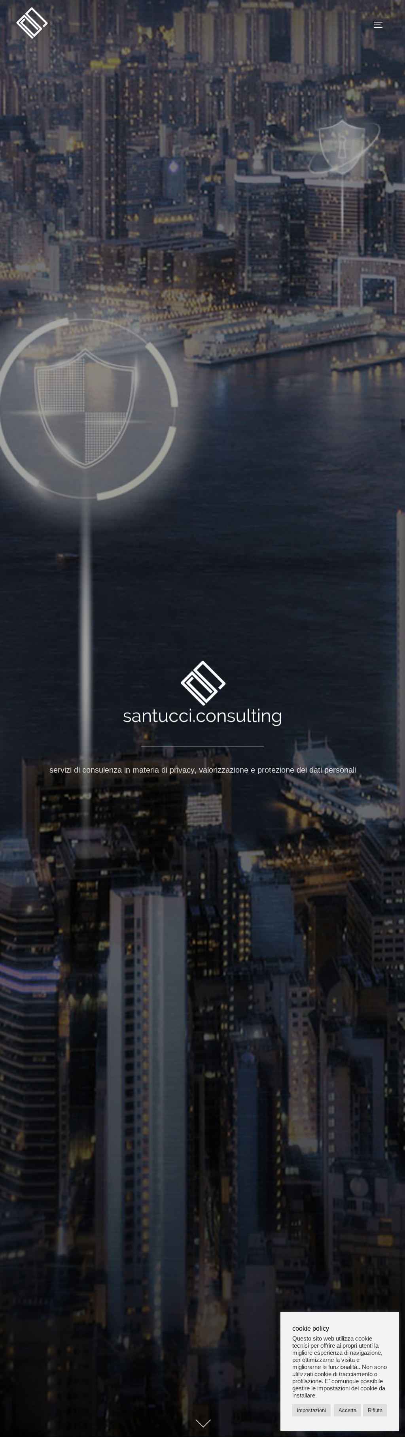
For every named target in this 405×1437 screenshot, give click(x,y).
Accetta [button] (347, 1410)
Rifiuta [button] (375, 1410)
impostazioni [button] (311, 1410)
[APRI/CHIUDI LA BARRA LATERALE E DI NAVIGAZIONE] (381, 25)
